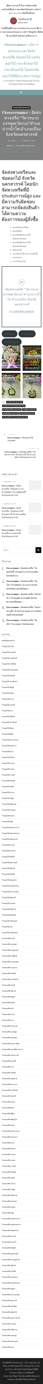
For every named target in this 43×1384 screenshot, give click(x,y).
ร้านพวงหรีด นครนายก (10, 1026)
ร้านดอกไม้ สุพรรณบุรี (9, 862)
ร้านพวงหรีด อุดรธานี (9, 1300)
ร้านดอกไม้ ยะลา (8, 751)
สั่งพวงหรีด (9, 333)
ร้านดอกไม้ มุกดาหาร (9, 746)
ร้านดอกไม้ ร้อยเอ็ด (8, 781)
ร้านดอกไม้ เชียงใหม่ (9, 915)
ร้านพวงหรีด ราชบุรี (9, 1166)
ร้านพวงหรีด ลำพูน (8, 1189)
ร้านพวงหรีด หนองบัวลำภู (11, 1283)
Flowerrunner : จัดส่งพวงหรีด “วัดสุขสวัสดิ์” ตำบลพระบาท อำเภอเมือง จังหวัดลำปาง (22, 572)
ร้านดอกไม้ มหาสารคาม (10, 740)
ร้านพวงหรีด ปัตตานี (9, 1096)
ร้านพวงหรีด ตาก (8, 1020)
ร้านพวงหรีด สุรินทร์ (9, 1265)
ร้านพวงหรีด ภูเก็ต (8, 1125)
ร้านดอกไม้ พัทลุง (8, 728)
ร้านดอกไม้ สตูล (7, 822)
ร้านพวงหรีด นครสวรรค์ (21, 108)
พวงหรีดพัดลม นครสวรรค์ (10, 413)
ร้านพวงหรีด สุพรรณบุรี (10, 1254)
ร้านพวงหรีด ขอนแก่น (9, 968)
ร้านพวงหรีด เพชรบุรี (9, 1335)
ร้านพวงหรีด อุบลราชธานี (11, 1318)
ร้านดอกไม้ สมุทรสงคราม (10, 833)
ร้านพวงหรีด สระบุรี (9, 1236)
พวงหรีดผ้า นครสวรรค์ (29, 409)
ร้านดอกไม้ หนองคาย (9, 880)
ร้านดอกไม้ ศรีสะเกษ (9, 804)
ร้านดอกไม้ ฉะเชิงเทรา (10, 681)
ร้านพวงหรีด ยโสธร (9, 1149)
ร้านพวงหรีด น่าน (8, 1067)
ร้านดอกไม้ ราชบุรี (8, 775)
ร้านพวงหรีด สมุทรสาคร (10, 1230)
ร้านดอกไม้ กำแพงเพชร (10, 670)
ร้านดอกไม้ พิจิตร (8, 734)
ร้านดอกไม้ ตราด (8, 699)
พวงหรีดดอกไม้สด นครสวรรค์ (11, 409)
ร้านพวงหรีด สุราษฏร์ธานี (11, 1260)
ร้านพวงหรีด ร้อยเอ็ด (9, 1172)
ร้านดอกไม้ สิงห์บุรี (8, 857)
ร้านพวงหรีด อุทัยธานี (9, 1312)
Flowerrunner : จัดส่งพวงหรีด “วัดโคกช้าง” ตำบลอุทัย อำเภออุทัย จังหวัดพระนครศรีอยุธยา (23, 598)
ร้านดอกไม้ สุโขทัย (8, 874)
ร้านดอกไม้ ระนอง (8, 763)
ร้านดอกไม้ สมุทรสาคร (10, 839)
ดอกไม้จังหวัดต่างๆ (8, 641)
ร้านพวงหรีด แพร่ (8, 1347)
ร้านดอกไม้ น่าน (7, 711)
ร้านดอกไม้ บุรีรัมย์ (8, 716)
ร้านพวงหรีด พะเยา (8, 1102)
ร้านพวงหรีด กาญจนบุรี (10, 950)
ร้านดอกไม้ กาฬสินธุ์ (9, 664)
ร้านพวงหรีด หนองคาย (10, 1277)
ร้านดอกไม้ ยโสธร (8, 757)
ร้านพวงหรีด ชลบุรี (8, 985)
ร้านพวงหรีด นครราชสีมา (11, 1044)
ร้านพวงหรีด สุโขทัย (9, 1271)
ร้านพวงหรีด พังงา (8, 1108)
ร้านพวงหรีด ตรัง (8, 1008)
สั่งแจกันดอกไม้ (12, 341)
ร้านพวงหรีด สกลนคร (9, 1201)
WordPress (31, 1379)
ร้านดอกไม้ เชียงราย (9, 909)
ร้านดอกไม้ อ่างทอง (8, 903)
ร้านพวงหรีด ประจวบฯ (9, 1084)
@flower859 (15, 13)
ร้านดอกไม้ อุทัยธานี (9, 897)
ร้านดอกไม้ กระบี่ (8, 646)
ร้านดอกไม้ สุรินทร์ (8, 868)
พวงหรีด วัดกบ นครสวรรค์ (14, 402)
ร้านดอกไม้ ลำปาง (8, 792)
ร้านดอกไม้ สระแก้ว (8, 851)
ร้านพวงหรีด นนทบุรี (9, 1061)
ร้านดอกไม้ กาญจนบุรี (9, 658)
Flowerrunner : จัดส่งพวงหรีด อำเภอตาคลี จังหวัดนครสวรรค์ (11, 533)
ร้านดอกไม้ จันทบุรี (8, 676)
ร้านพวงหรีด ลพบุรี (8, 1178)
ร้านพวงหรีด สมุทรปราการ (11, 1219)
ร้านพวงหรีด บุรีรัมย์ (9, 1073)
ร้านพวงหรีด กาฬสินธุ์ (9, 956)
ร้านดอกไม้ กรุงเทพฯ (9, 652)
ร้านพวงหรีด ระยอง (8, 1160)
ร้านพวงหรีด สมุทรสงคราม (11, 1224)
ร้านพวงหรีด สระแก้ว (9, 1242)
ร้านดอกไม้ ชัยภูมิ (8, 687)
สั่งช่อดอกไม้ (27, 333)
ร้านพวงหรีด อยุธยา (8, 1289)
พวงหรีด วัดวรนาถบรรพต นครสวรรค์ (14, 406)
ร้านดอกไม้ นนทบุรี (8, 705)
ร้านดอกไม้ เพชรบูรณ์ (9, 921)
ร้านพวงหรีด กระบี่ (8, 938)
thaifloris (14, 141)
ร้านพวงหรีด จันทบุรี (9, 973)
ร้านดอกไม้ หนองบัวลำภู (10, 886)
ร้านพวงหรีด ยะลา (8, 1143)
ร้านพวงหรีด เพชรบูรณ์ (10, 1341)
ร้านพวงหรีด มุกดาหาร (10, 1137)
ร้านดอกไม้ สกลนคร (9, 810)
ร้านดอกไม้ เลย (7, 927)
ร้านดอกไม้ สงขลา (8, 816)
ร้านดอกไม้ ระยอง (8, 769)
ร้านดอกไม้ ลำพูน (8, 798)
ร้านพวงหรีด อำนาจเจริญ (10, 1295)
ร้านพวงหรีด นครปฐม (9, 1032)
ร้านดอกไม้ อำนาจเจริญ (10, 892)
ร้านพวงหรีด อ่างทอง (9, 1324)
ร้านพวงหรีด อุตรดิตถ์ (9, 1306)
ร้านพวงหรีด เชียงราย (9, 1330)
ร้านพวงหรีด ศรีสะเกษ (9, 1195)
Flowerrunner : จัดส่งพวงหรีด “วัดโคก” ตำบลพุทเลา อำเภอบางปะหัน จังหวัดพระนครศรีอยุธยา (21, 585)
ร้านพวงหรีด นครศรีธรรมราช (12, 1049)
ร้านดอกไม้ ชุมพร (8, 693)
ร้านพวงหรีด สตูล (8, 1213)
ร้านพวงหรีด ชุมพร (8, 1003)
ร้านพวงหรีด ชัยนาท (9, 991)
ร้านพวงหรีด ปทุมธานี (9, 1079)
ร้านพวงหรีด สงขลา (9, 1207)
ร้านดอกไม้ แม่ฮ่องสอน (10, 933)
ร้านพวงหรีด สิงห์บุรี (9, 1248)
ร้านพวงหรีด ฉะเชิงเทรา (10, 979)
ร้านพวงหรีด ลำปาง (8, 1184)
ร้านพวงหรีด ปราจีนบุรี (10, 1090)
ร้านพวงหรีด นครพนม (9, 1038)
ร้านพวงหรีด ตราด (8, 1014)
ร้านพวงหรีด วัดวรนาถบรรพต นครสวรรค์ (15, 417)
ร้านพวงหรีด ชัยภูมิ (8, 997)
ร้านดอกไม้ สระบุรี (8, 845)
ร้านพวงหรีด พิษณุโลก (9, 1119)
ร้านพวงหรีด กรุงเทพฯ (9, 944)
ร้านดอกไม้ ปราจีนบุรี (9, 722)
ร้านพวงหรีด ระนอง (8, 1154)
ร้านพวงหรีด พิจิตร (8, 1114)
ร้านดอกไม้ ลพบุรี (8, 786)
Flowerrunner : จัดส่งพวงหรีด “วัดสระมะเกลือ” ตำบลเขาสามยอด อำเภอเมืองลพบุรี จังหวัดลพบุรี (23, 611)
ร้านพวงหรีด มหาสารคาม (11, 1131)
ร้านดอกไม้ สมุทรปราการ (10, 827)
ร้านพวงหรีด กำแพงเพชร (10, 962)
